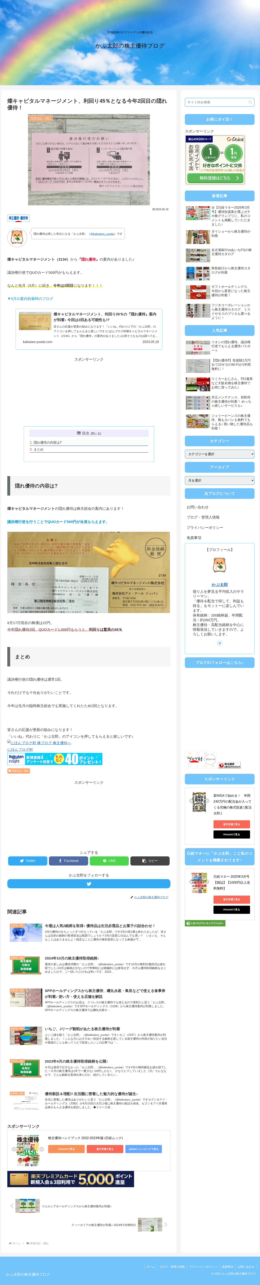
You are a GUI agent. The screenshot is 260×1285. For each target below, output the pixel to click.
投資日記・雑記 (20, 770)
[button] (150, 861)
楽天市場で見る (105, 1149)
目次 (85, 433)
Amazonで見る (66, 1149)
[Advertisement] (88, 391)
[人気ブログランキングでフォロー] (205, 925)
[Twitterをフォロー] (88, 883)
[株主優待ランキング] (229, 767)
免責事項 (194, 538)
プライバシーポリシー (205, 528)
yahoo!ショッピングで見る (144, 1149)
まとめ (38, 449)
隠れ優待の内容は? (48, 442)
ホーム (150, 1266)
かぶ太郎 (220, 584)
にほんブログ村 (20, 750)
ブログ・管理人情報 (203, 517)
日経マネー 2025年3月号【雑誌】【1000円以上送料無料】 (231, 882)
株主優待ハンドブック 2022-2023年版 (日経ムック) (85, 1138)
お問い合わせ (198, 507)
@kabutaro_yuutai (102, 233)
